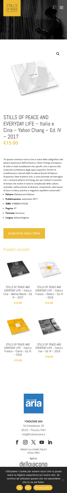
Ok (19, 487)
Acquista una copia (24, 233)
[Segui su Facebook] (17, 442)
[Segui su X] (33, 442)
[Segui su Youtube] (41, 442)
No (28, 487)
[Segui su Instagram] (25, 442)
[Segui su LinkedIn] (50, 442)
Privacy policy (43, 487)
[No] (62, 480)
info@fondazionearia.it (33, 434)
